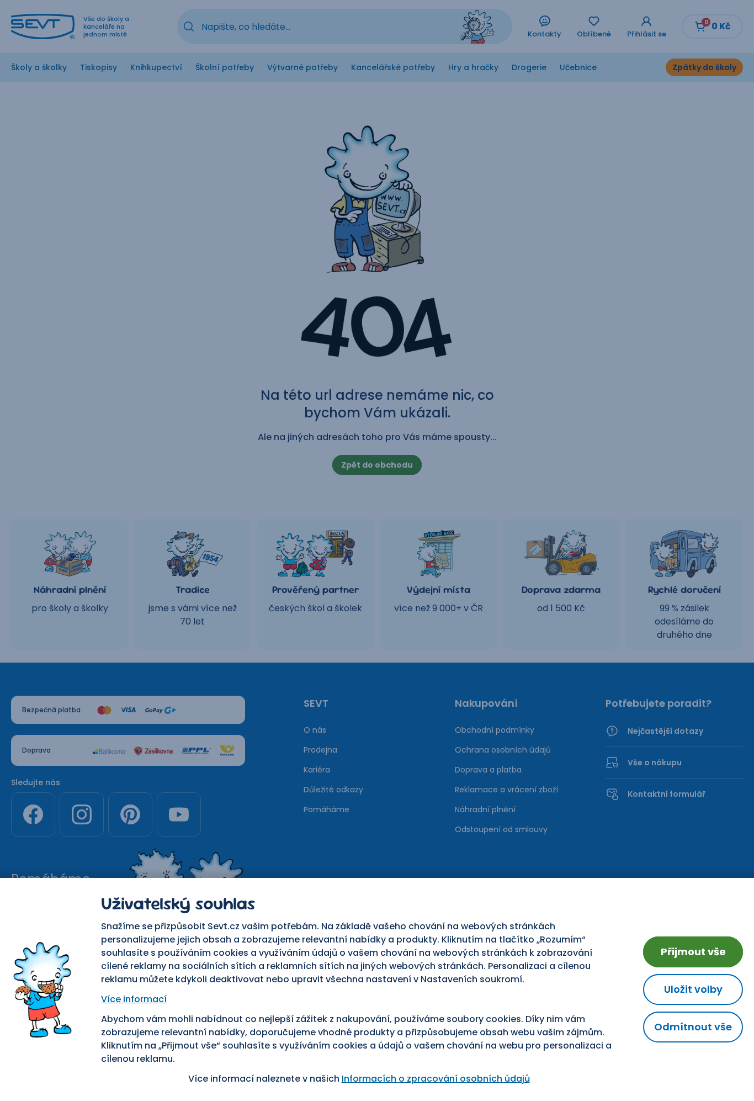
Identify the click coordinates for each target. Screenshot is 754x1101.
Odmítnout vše (693, 1027)
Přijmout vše (693, 952)
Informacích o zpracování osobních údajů (436, 1078)
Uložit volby (693, 989)
